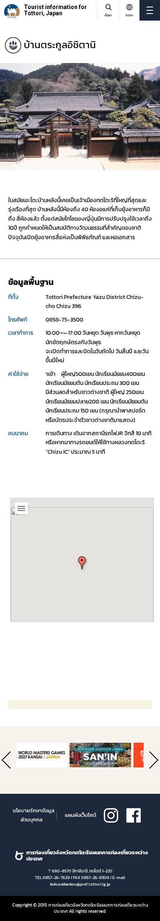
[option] (80, 116)
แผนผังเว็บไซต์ (80, 815)
